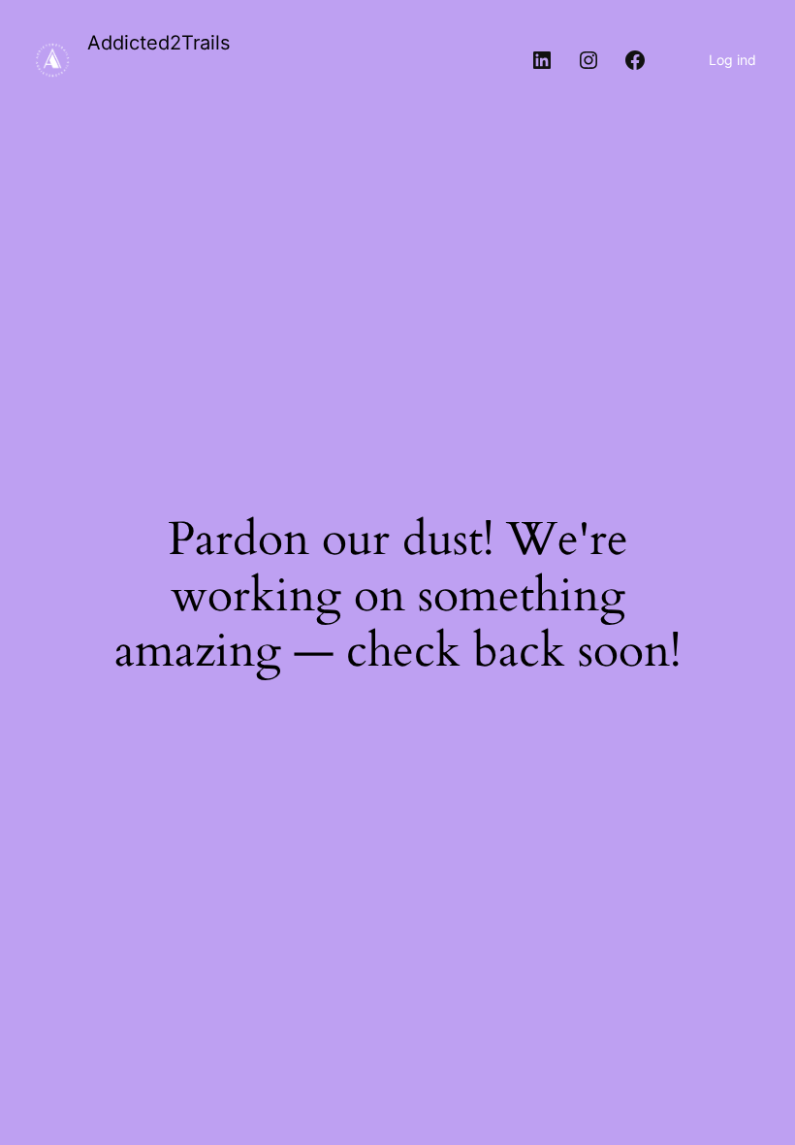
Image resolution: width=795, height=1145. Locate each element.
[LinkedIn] (542, 60)
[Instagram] (588, 60)
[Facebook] (635, 60)
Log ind (732, 59)
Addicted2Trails (158, 42)
